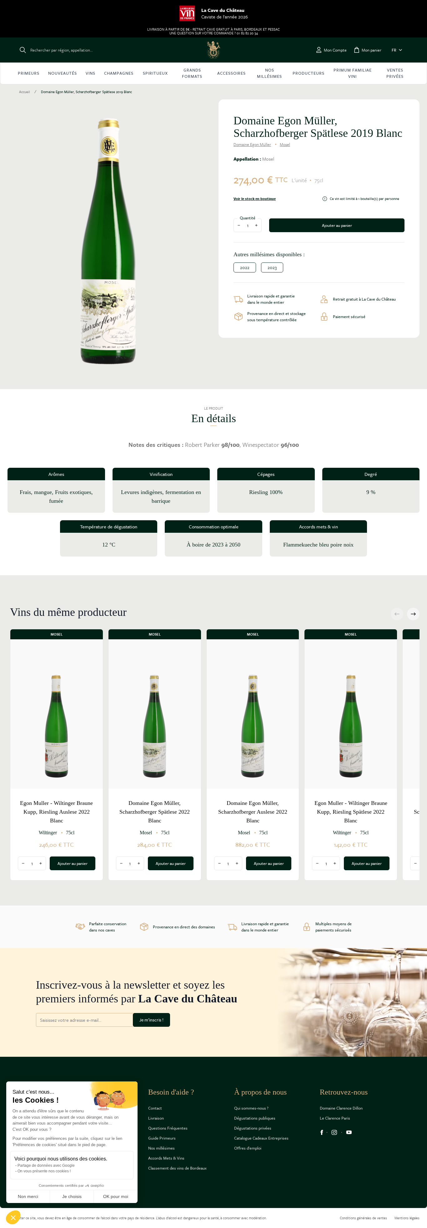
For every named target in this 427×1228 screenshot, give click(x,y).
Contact (155, 1108)
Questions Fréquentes (168, 1128)
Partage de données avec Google (46, 1165)
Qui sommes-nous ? (251, 1108)
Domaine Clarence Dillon (341, 1108)
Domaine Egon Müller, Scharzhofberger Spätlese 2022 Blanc (154, 812)
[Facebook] (322, 1132)
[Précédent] (397, 614)
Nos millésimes (161, 1148)
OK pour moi (115, 1196)
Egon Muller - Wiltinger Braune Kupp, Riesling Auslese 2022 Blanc (56, 812)
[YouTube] (349, 1132)
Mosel (285, 144)
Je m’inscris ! (151, 1019)
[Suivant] (413, 614)
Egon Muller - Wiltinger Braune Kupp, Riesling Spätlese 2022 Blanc (350, 812)
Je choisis (72, 1196)
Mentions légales (406, 1218)
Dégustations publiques (254, 1118)
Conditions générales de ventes (363, 1218)
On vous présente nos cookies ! (44, 1171)
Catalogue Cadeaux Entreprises (261, 1138)
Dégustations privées (252, 1128)
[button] (13, 1217)
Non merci (28, 1196)
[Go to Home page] (213, 50)
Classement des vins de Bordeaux (177, 1168)
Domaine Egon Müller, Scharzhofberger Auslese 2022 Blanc (252, 812)
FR (394, 50)
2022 (244, 267)
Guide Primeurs (162, 1138)
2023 (272, 267)
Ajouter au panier (337, 225)
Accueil (24, 91)
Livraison (156, 1118)
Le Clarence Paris (335, 1118)
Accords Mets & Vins (166, 1158)
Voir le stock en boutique (255, 198)
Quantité (247, 218)
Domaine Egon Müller (252, 144)
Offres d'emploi (247, 1148)
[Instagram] (334, 1132)
